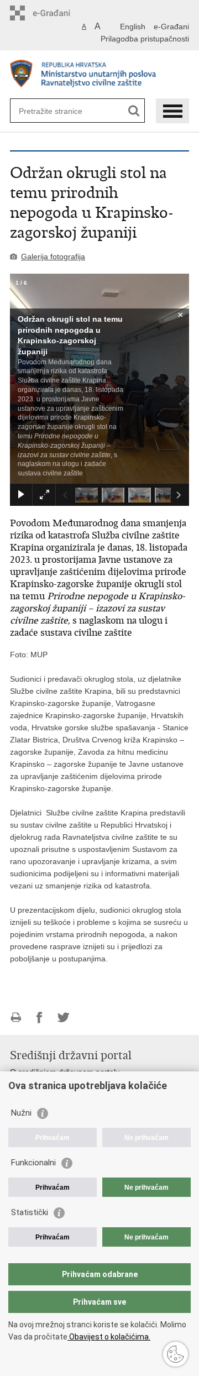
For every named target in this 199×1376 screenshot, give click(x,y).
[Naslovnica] (99, 75)
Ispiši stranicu (16, 1017)
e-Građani (171, 26)
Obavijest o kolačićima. (108, 1336)
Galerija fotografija (53, 256)
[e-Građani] (57, 13)
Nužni (21, 1113)
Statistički (29, 1212)
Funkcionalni (33, 1163)
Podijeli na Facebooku (39, 1017)
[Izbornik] (172, 110)
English (132, 26)
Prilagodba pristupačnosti (145, 38)
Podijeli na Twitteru (63, 1017)
